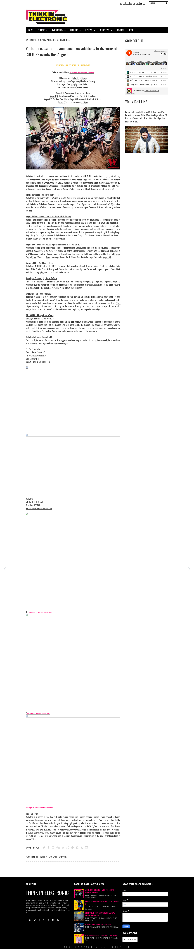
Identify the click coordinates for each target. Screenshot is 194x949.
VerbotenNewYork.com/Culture (82, 73)
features (44, 857)
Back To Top (121, 947)
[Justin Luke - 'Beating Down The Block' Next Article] (189, 569)
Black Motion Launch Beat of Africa (98, 924)
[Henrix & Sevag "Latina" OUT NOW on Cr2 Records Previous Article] (5, 569)
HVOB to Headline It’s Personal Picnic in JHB (101, 935)
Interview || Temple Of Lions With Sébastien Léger (145, 112)
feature (35, 857)
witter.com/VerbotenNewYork (38, 714)
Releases (41, 30)
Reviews (88, 30)
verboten (63, 857)
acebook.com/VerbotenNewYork (39, 612)
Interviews (104, 30)
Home (30, 30)
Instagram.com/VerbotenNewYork (39, 808)
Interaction (57, 30)
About (131, 30)
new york (53, 857)
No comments (63, 39)
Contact (120, 30)
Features (74, 30)
